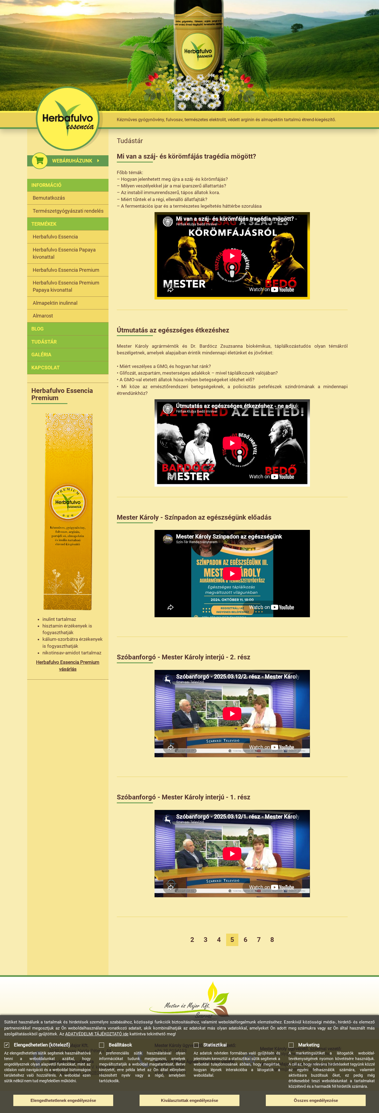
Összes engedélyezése (316, 1100)
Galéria (41, 354)
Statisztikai (215, 1045)
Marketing (309, 1045)
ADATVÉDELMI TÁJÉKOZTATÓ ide (96, 1033)
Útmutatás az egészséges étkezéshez (173, 330)
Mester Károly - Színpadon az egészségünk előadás (194, 517)
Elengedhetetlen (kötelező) (42, 1045)
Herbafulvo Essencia (55, 237)
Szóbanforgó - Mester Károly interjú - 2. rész (183, 657)
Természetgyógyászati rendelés (68, 211)
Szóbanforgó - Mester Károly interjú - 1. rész (183, 797)
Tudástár (44, 342)
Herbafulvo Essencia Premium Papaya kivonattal (66, 286)
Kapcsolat (45, 367)
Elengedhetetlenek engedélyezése (63, 1100)
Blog (37, 329)
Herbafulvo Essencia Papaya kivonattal (64, 253)
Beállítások (120, 1045)
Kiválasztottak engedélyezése (189, 1100)
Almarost (43, 316)
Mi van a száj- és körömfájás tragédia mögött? (186, 156)
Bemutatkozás (49, 198)
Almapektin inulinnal (55, 303)
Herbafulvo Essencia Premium (66, 270)
